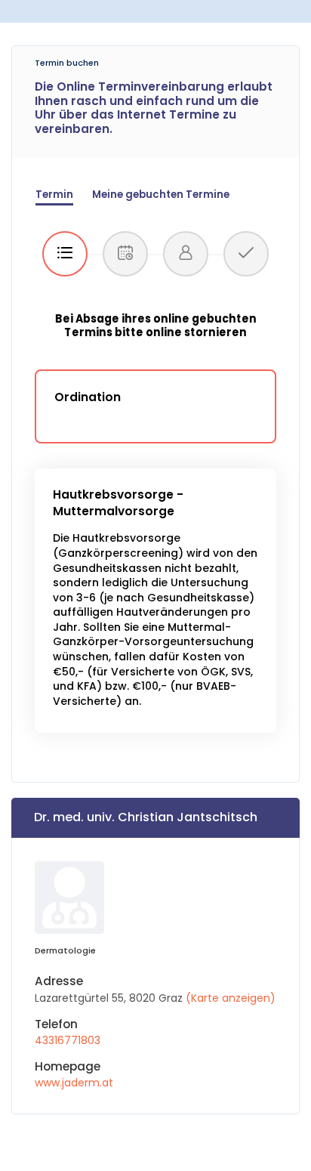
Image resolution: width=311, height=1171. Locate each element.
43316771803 (67, 1040)
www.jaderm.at (74, 1082)
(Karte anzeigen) (231, 998)
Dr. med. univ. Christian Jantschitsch (145, 817)
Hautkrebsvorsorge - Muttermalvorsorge (118, 503)
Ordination (87, 397)
